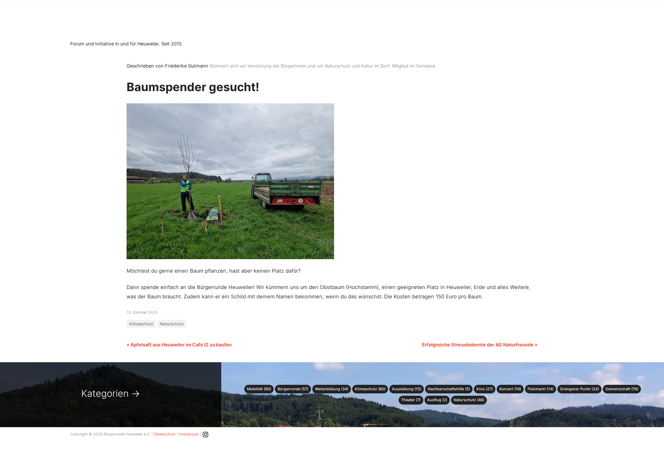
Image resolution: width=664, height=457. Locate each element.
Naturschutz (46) (469, 400)
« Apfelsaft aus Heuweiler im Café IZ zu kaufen (179, 344)
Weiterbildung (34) (331, 389)
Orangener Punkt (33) (579, 389)
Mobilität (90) (259, 389)
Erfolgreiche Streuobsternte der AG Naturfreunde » (479, 344)
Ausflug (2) (437, 400)
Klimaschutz (141, 323)
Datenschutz (165, 434)
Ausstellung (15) (406, 389)
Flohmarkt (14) (541, 389)
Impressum (189, 434)
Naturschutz (172, 323)
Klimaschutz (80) (370, 389)
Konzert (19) (510, 389)
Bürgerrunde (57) (293, 389)
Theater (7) (411, 400)
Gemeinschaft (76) (621, 389)
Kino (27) (484, 389)
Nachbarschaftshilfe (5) (449, 389)
